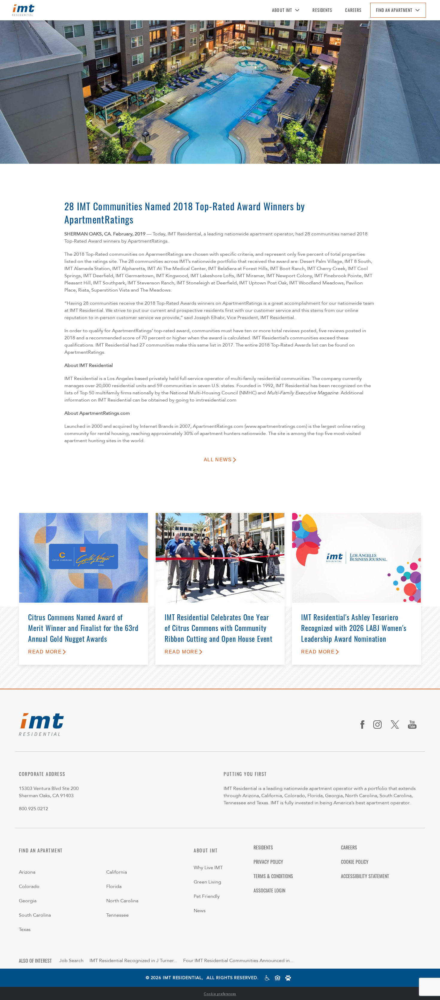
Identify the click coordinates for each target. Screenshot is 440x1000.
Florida (114, 886)
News (200, 910)
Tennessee (117, 915)
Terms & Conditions (273, 876)
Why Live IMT (208, 867)
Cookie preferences (220, 994)
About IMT (282, 10)
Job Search (71, 960)
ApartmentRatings (84, 352)
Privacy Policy (268, 861)
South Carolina (35, 915)
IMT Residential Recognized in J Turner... (133, 960)
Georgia (28, 901)
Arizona (27, 872)
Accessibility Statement (365, 876)
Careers (353, 10)
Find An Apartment (394, 10)
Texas (25, 929)
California (116, 872)
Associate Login (269, 890)
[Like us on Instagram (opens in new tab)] (379, 724)
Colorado (29, 886)
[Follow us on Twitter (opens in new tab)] (397, 724)
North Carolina (122, 901)
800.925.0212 (33, 808)
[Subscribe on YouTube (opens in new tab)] (414, 724)
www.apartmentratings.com (276, 426)
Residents (322, 10)
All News (218, 459)
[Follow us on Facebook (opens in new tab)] (364, 724)
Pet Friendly (207, 896)
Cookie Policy (354, 861)
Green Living (207, 882)
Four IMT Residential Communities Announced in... (238, 960)
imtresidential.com (216, 400)
